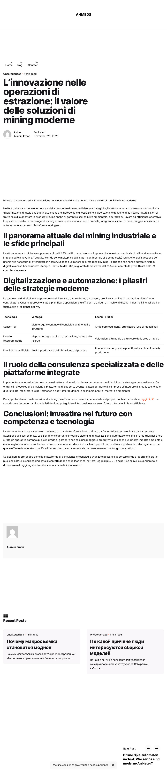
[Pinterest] (7, 616)
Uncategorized (15, 634)
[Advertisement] (102, 65)
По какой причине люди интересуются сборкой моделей (117, 647)
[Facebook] (4, 616)
